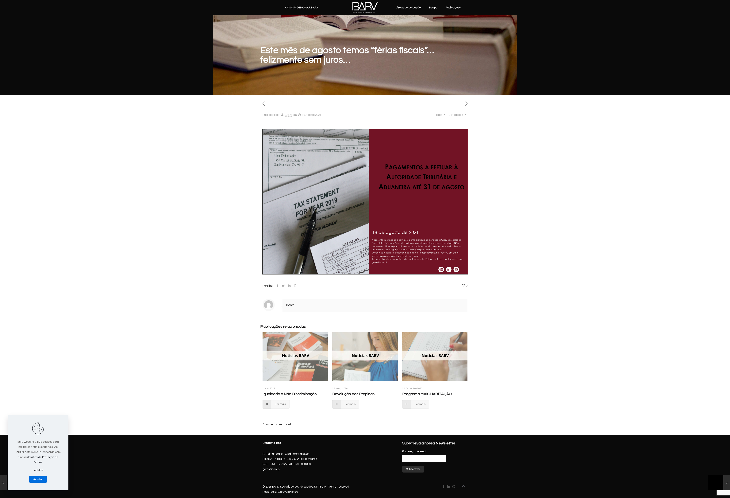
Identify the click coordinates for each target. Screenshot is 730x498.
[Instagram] (454, 486)
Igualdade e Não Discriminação (290, 394)
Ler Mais (38, 470)
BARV (288, 114)
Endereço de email (414, 451)
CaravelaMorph (288, 491)
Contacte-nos (272, 443)
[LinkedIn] (449, 486)
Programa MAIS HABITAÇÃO (427, 394)
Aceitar (38, 479)
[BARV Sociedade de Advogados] (365, 7)
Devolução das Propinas (353, 394)
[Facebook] (443, 486)
